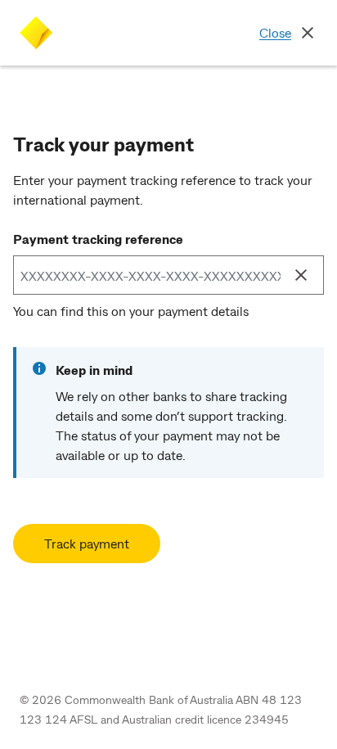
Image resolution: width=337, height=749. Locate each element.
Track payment (86, 543)
